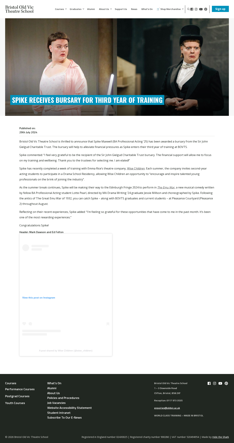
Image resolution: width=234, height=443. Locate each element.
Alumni (91, 9)
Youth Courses (15, 403)
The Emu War (166, 187)
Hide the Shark (220, 437)
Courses (59, 9)
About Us (104, 9)
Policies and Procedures (63, 398)
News (134, 9)
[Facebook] (191, 9)
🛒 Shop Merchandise (169, 9)
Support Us (121, 9)
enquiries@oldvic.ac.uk (167, 408)
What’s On (147, 9)
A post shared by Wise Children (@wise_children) (66, 350)
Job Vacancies (56, 402)
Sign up (220, 9)
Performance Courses (20, 389)
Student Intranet (59, 412)
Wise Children (136, 168)
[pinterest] (205, 9)
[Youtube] (201, 9)
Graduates (75, 9)
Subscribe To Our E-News (64, 417)
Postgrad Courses (17, 396)
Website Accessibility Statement (69, 407)
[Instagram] (196, 9)
